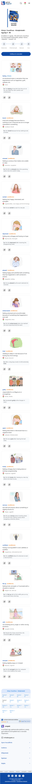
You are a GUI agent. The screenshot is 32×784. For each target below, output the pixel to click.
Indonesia (11, 771)
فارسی (6, 771)
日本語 (29, 771)
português (24, 771)
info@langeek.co (9, 738)
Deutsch (18, 771)
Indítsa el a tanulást (16, 54)
